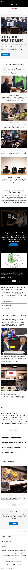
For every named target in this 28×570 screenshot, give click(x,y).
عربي (16, 4)
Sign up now (5, 54)
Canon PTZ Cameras (6, 305)
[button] (9, 281)
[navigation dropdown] (25, 8)
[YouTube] (20, 564)
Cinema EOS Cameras (7, 308)
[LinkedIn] (14, 564)
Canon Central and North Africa (13, 561)
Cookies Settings (14, 558)
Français (11, 4)
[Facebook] (7, 564)
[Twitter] (17, 564)
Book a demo (13, 244)
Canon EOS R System (7, 301)
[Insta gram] (10, 564)
